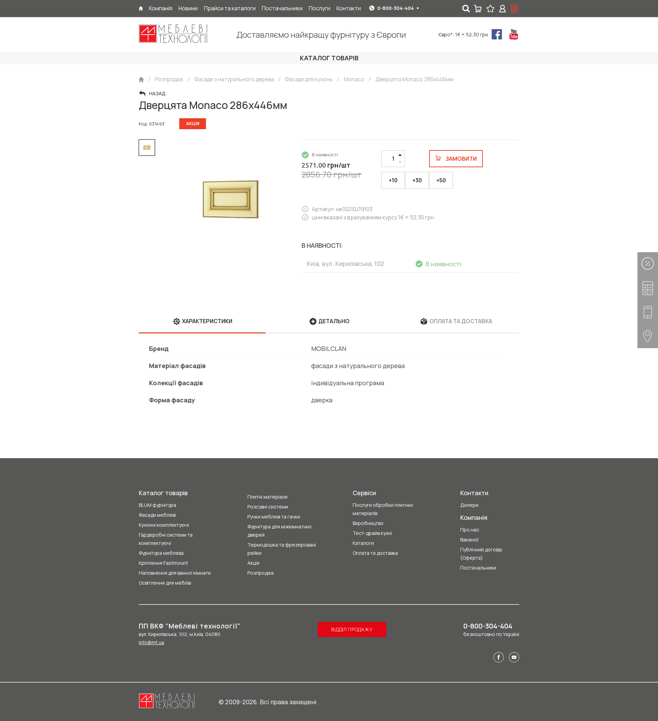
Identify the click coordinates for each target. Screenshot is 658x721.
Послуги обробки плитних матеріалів (383, 509)
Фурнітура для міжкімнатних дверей (279, 530)
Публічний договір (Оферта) (481, 553)
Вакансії (469, 539)
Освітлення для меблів (165, 582)
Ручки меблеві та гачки (273, 516)
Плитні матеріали (267, 496)
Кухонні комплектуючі (164, 525)
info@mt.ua (151, 642)
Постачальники (478, 567)
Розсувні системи (267, 506)
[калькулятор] (514, 8)
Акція (253, 563)
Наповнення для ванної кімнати (175, 573)
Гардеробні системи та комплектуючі (166, 538)
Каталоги (363, 543)
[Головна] (141, 8)
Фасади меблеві (157, 515)
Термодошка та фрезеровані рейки (281, 548)
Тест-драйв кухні (372, 533)
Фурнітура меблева (161, 553)
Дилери (469, 505)
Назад (157, 93)
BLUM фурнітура (157, 505)
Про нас (469, 529)
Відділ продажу (352, 629)
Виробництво (368, 523)
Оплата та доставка (375, 553)
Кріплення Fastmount (163, 563)
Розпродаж (260, 573)
